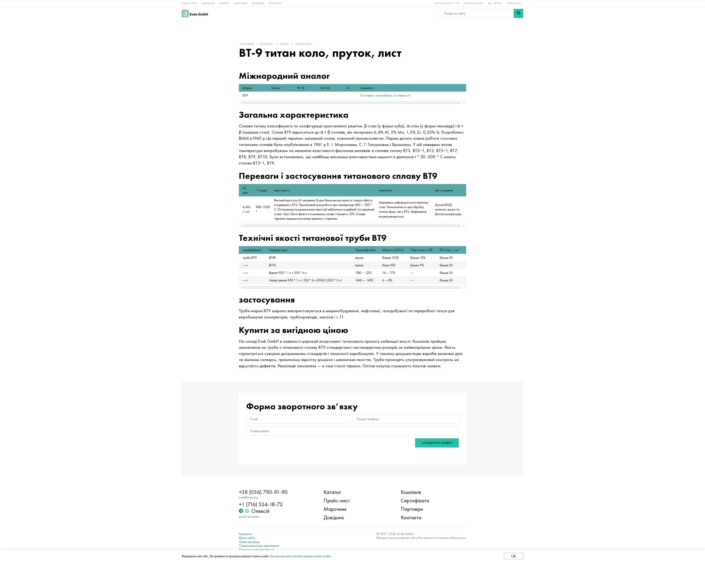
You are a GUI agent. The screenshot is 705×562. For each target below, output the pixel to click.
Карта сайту (247, 538)
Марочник (241, 3)
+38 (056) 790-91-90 (447, 3)
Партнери (412, 509)
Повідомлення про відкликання (259, 546)
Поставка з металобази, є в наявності (385, 95)
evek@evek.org (474, 3)
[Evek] (195, 13)
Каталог (224, 3)
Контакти (275, 3)
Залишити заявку (437, 443)
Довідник (258, 3)
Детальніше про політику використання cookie (300, 556)
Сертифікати (415, 500)
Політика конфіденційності (256, 550)
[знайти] (518, 13)
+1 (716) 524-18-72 (261, 504)
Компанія (208, 3)
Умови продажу (249, 542)
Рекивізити (245, 534)
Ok (513, 556)
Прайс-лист (190, 3)
